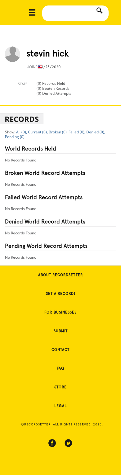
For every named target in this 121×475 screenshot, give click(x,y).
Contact (60, 350)
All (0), (21, 132)
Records (22, 119)
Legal (60, 406)
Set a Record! (60, 293)
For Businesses (60, 312)
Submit (61, 331)
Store (60, 387)
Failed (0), (77, 132)
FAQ (60, 368)
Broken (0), (58, 132)
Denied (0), (95, 132)
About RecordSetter (60, 275)
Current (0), (38, 132)
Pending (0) (15, 136)
